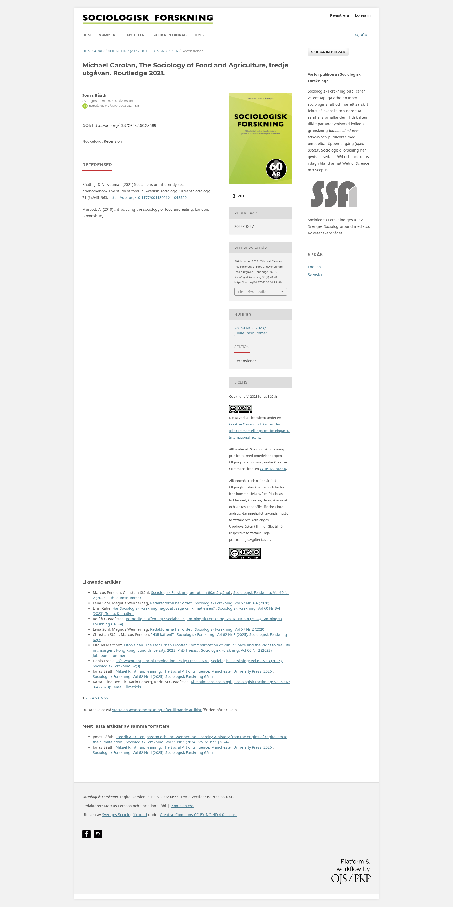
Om (198, 35)
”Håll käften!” (163, 634)
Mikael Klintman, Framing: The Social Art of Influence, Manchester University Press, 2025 (194, 671)
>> (106, 697)
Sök (363, 35)
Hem (86, 35)
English (314, 266)
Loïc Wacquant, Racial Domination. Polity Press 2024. (162, 660)
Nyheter (136, 35)
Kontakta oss (182, 805)
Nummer (107, 35)
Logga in (363, 15)
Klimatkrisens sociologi (211, 681)
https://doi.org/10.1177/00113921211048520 (148, 197)
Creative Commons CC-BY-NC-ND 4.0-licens (198, 814)
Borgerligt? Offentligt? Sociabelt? (155, 618)
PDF (240, 196)
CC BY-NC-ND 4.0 (273, 468)
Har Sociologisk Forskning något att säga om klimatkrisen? (164, 608)
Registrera (339, 15)
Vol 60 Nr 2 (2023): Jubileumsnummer (143, 51)
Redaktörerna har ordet (171, 603)
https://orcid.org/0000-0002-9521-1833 (114, 105)
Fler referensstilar (253, 292)
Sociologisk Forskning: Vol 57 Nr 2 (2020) (230, 629)
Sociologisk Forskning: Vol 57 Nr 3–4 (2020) (232, 603)
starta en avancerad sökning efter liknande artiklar (157, 709)
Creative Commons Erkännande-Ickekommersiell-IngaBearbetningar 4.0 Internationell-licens (259, 431)
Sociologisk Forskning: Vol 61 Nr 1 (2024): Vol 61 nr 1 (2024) (177, 741)
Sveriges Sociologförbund (124, 814)
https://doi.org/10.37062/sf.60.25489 (124, 125)
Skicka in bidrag (170, 35)
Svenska (315, 274)
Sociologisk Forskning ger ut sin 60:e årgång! (191, 592)
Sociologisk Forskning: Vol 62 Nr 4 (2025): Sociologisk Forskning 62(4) (153, 676)
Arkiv (99, 51)
